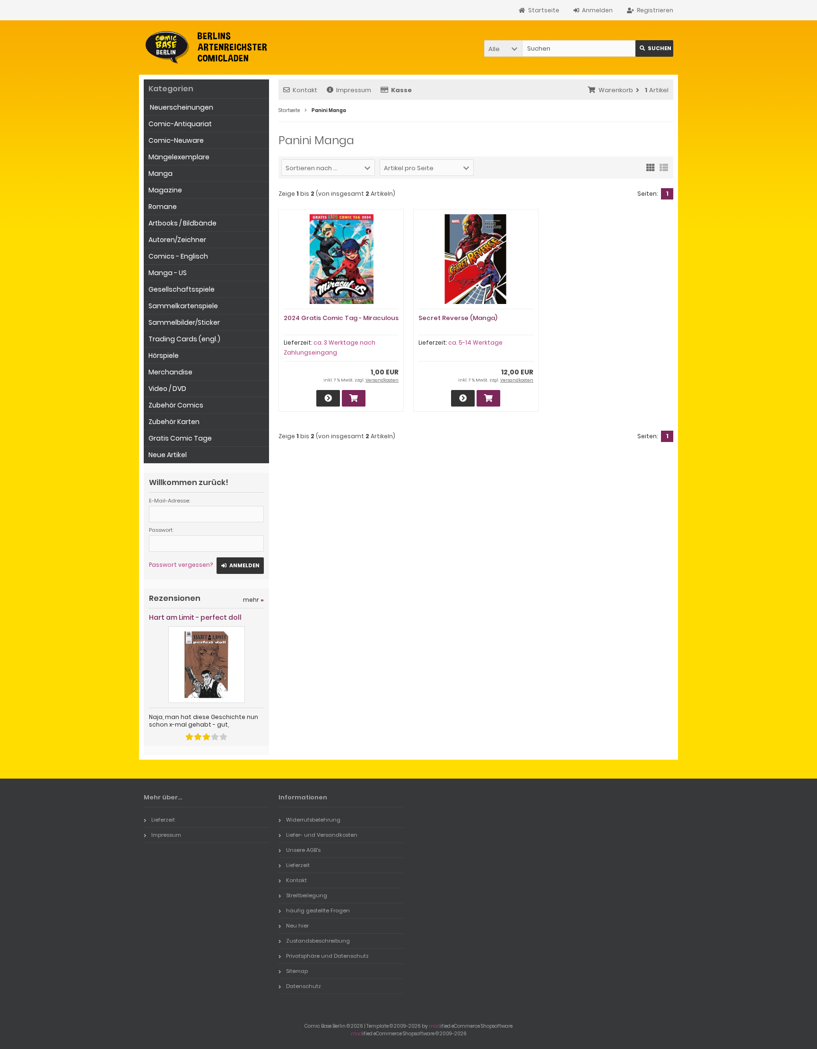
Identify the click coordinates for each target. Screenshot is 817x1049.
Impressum (353, 90)
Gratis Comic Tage (180, 438)
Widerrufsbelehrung (313, 820)
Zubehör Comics (175, 405)
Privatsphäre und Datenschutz (327, 956)
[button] (503, 48)
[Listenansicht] (663, 166)
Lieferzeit (163, 820)
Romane (162, 206)
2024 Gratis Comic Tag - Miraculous (341, 317)
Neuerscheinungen (180, 107)
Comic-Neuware (176, 140)
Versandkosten (382, 380)
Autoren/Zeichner (177, 239)
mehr (253, 600)
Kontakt (305, 90)
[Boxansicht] (650, 166)
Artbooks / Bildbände (182, 223)
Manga (160, 173)
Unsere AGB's (303, 850)
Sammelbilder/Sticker (184, 322)
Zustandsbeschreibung (318, 941)
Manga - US (167, 272)
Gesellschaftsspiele (181, 289)
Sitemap (297, 971)
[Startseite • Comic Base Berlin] (206, 47)
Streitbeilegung (306, 895)
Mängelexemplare (178, 157)
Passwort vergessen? (181, 565)
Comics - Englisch (178, 256)
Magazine (165, 190)
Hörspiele (163, 355)
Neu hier (297, 925)
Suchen (654, 48)
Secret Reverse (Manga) (457, 317)
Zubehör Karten (174, 421)
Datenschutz (303, 986)
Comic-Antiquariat (180, 124)
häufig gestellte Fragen (318, 910)
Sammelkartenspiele (183, 306)
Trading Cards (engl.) (184, 339)
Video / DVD (167, 388)
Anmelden (240, 565)
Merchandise (170, 372)
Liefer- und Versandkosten (321, 835)
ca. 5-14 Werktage (475, 342)
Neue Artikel (167, 454)
